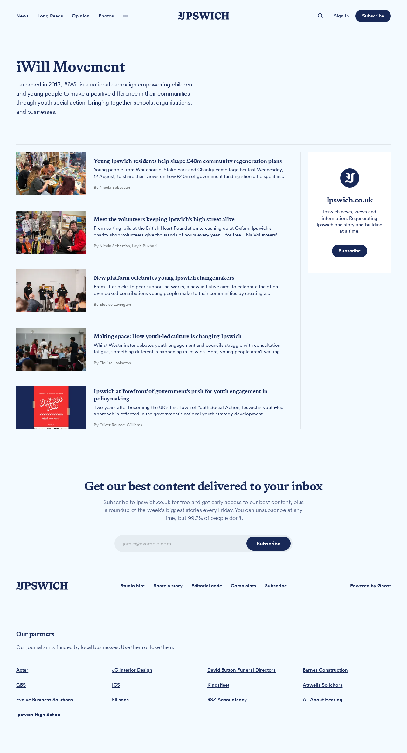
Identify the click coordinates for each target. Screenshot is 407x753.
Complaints (243, 586)
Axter (22, 670)
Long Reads (50, 16)
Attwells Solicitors (322, 685)
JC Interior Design (132, 670)
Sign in (341, 16)
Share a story (168, 586)
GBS (21, 685)
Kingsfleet (218, 685)
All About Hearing (322, 699)
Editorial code (206, 586)
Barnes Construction (325, 670)
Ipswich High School (39, 714)
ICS (116, 685)
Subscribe (373, 16)
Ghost (384, 586)
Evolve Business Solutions (44, 699)
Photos (106, 16)
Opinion (81, 16)
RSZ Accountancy (227, 699)
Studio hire (133, 586)
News (22, 16)
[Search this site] (320, 16)
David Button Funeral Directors (241, 670)
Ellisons (120, 699)
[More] (126, 16)
